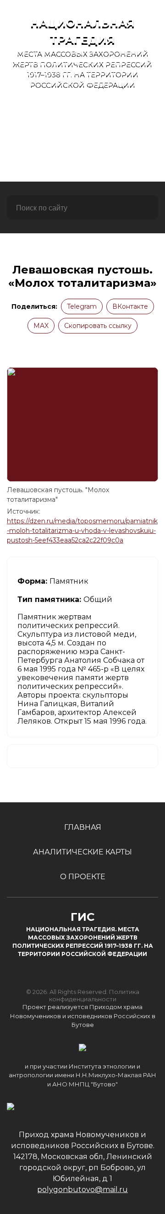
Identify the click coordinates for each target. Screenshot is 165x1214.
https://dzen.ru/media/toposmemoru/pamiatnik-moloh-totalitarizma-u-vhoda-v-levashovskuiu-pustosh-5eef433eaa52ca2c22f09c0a (82, 530)
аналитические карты (82, 852)
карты (82, 138)
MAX (41, 326)
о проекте (82, 163)
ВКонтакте (130, 306)
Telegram (82, 306)
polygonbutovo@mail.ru (82, 1189)
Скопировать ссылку (98, 326)
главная (82, 114)
